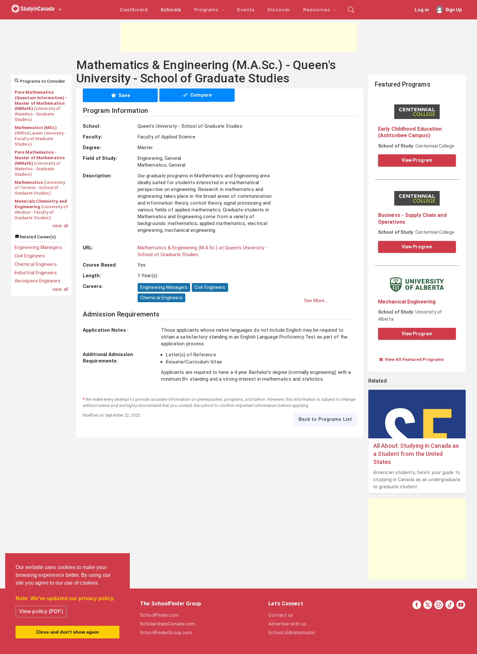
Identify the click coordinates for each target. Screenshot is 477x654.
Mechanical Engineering (406, 302)
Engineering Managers (38, 247)
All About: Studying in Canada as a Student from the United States (416, 453)
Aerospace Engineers (37, 280)
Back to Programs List (325, 419)
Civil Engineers (30, 255)
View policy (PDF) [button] (41, 611)
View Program (417, 160)
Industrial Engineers (36, 272)
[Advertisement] (238, 37)
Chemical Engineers (36, 264)
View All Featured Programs (411, 359)
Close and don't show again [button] (67, 632)
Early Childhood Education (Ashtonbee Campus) (410, 132)
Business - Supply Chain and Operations (412, 218)
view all (60, 225)
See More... (316, 300)
